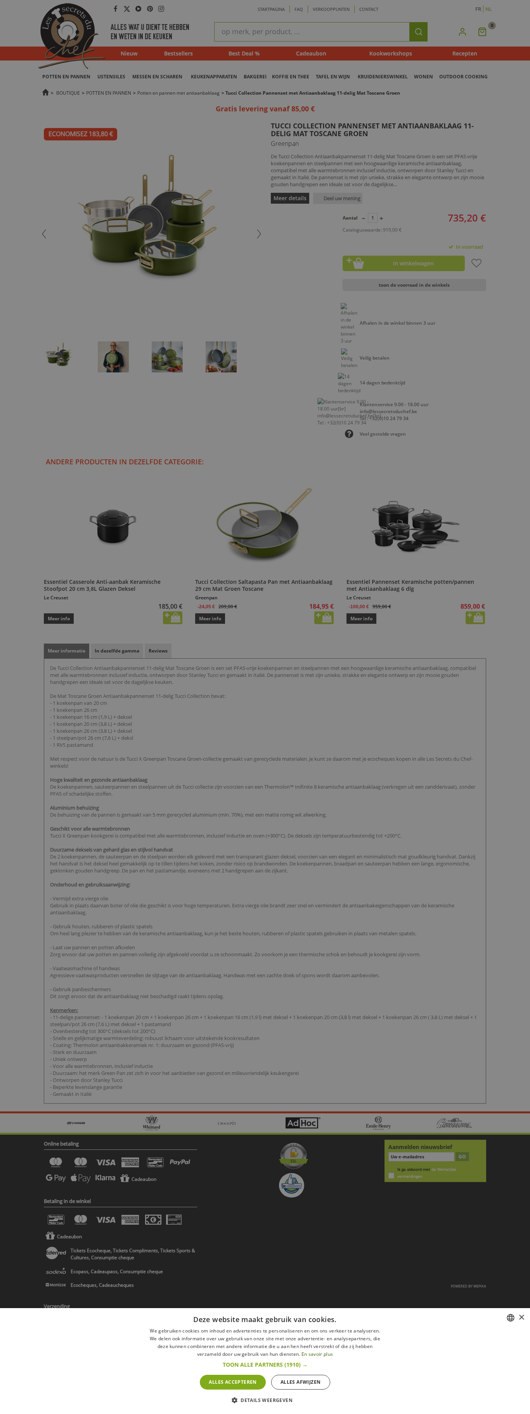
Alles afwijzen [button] (301, 1382)
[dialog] (265, 1361)
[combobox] (510, 1318)
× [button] (521, 1318)
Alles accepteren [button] (232, 1382)
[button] (265, 1364)
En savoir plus (317, 1354)
